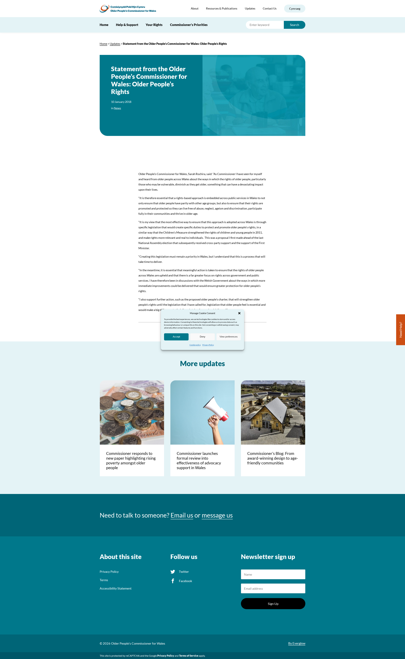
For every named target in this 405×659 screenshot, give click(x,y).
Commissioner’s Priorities (189, 25)
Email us (182, 515)
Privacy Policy (208, 345)
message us (217, 515)
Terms (104, 580)
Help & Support (127, 25)
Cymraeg (294, 8)
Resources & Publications (221, 8)
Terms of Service (188, 655)
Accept (176, 336)
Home (104, 25)
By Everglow (296, 643)
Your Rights (154, 25)
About (195, 8)
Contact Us (270, 8)
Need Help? (400, 329)
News (117, 108)
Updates (250, 8)
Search (294, 25)
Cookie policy (195, 345)
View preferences (229, 336)
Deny (202, 336)
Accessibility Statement (115, 588)
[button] (239, 313)
